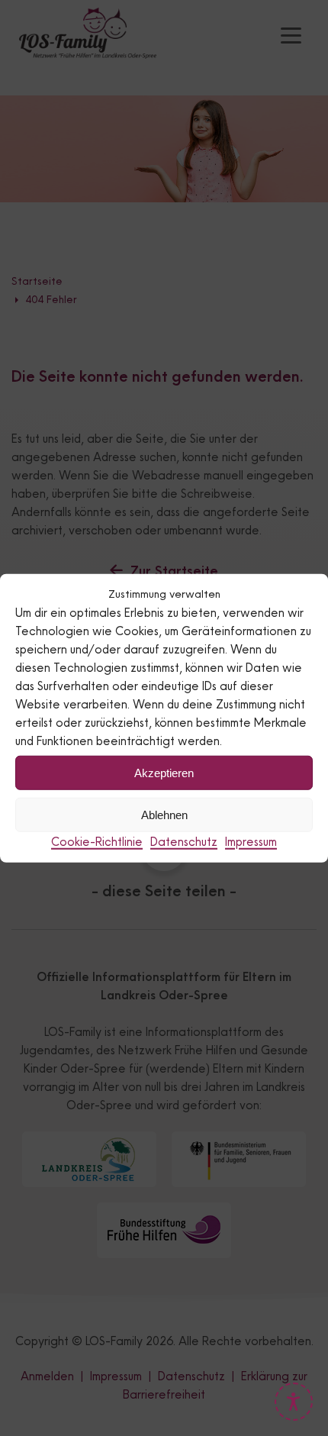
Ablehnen (164, 814)
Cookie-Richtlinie (97, 842)
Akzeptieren (164, 772)
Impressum (251, 842)
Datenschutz (183, 842)
